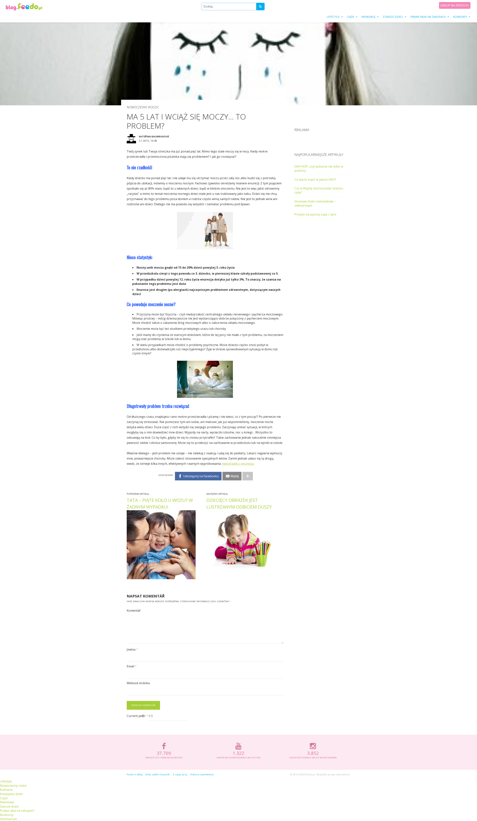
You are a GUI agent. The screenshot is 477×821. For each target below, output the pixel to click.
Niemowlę (368, 16)
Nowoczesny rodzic (143, 107)
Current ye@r (137, 716)
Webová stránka (138, 683)
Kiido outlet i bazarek (157, 774)
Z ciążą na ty (180, 774)
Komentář (134, 610)
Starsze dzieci (393, 16)
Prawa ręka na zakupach (428, 16)
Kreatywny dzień (11, 794)
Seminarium (8, 819)
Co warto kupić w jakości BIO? (315, 179)
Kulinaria (6, 790)
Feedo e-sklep (135, 774)
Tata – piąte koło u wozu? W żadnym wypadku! (160, 503)
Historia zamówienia (202, 774)
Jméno (132, 649)
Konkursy (460, 16)
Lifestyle (333, 16)
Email (132, 666)
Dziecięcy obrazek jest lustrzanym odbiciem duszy (239, 503)
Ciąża (350, 16)
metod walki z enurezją (238, 464)
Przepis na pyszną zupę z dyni (315, 214)
